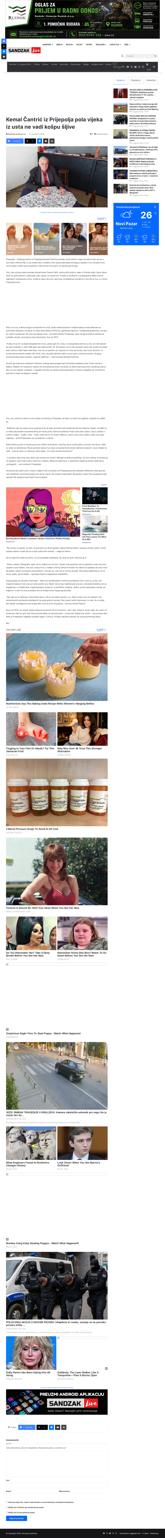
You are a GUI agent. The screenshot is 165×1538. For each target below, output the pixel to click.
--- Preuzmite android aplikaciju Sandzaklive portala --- (56, 212)
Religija (86, 64)
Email (9, 1491)
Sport (89, 44)
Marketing (154, 1533)
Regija (69, 44)
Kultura (108, 64)
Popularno (135, 80)
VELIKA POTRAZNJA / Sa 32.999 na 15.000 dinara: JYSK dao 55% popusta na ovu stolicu (144, 149)
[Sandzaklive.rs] (24, 50)
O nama (145, 1533)
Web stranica (64, 1491)
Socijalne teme (97, 64)
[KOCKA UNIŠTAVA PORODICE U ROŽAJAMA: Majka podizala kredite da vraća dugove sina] (120, 162)
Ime (8, 1480)
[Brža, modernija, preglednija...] (57, 1402)
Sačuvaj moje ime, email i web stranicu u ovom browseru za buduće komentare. (41, 1502)
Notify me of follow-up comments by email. (26, 1507)
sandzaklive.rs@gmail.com (130, 1533)
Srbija (59, 44)
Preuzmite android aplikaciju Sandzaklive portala (57, 1388)
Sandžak (46, 44)
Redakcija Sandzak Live (17, 134)
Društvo (45, 64)
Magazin (100, 44)
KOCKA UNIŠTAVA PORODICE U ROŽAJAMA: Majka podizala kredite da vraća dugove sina (143, 161)
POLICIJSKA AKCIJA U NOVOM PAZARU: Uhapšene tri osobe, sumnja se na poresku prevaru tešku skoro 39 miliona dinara (143, 120)
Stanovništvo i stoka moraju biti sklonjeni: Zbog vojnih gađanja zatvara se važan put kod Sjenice (144, 106)
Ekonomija (64, 64)
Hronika (54, 64)
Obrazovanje (76, 64)
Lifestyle (114, 44)
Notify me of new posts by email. (21, 1512)
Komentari (151, 80)
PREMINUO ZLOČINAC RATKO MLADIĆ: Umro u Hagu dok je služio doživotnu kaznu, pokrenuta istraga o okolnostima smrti (144, 135)
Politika (37, 64)
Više (126, 44)
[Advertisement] (57, 94)
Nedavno (121, 80)
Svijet (79, 44)
